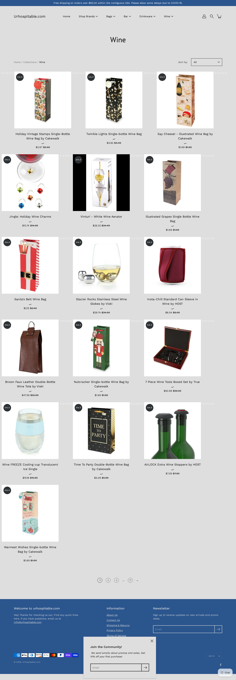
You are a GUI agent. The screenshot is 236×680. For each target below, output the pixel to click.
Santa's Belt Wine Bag (30, 299)
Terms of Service (116, 635)
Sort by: (183, 62)
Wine (167, 16)
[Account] (204, 16)
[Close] (152, 641)
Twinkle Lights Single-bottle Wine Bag (114, 134)
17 (130, 580)
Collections (29, 62)
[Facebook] (220, 664)
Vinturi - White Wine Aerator (101, 216)
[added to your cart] (219, 16)
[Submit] (218, 629)
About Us (112, 615)
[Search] (212, 16)
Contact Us (113, 620)
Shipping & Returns (118, 625)
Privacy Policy (115, 630)
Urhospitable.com (29, 16)
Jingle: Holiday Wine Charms (30, 216)
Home (66, 16)
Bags (109, 16)
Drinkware (145, 16)
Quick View (42, 100)
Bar (126, 16)
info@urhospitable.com (27, 622)
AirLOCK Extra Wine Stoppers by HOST (172, 464)
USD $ (211, 656)
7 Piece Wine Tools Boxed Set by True (172, 382)
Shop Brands (87, 16)
